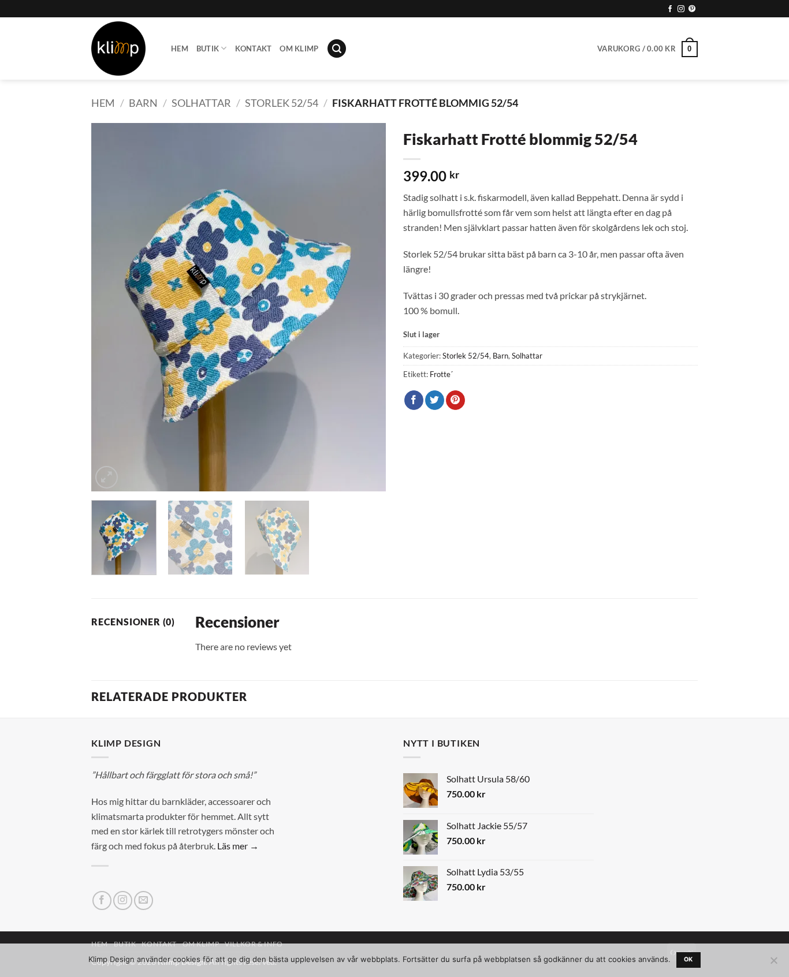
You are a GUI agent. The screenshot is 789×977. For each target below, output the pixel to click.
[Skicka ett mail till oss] (143, 900)
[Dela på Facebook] (413, 400)
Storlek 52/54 (281, 102)
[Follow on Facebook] (670, 9)
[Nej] (773, 963)
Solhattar (201, 102)
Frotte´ (441, 374)
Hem (179, 48)
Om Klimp (299, 48)
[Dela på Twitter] (434, 400)
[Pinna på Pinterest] (455, 400)
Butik (207, 48)
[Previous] (111, 307)
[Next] (365, 307)
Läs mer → (238, 845)
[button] (336, 48)
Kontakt (253, 48)
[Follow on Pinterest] (691, 9)
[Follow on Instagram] (681, 9)
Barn (143, 102)
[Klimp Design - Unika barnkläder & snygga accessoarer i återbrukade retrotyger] (122, 48)
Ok (688, 959)
